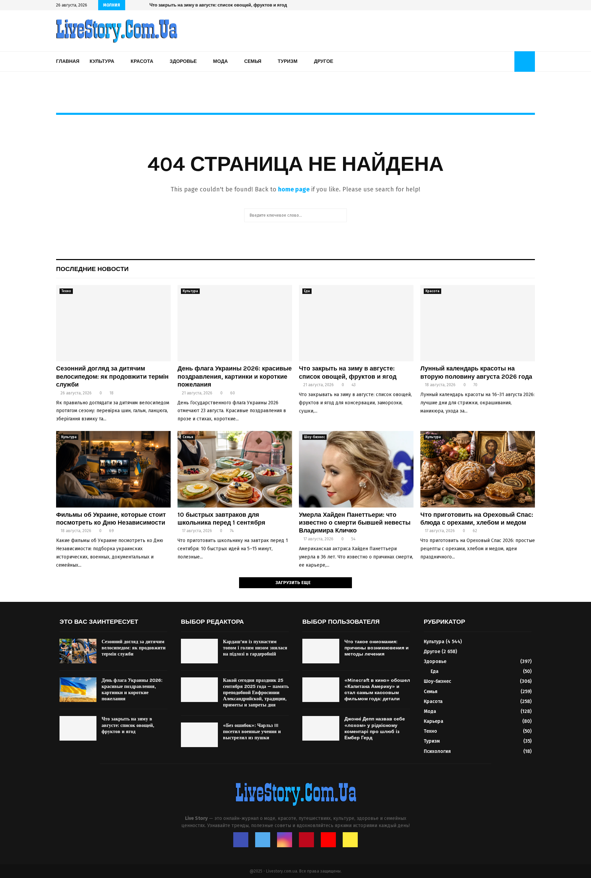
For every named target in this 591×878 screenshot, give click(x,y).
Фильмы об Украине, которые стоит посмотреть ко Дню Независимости (111, 518)
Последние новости (92, 269)
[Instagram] (284, 839)
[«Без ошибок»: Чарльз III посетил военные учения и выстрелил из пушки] (199, 734)
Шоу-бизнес (314, 437)
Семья (252, 61)
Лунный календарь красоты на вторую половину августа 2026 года (476, 372)
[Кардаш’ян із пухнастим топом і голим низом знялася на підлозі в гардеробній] (199, 651)
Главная (67, 61)
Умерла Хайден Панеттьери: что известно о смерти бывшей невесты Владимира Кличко (354, 523)
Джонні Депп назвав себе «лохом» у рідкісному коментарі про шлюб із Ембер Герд (374, 728)
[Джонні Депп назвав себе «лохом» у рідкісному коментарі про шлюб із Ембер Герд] (320, 728)
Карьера (433, 721)
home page (294, 189)
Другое (323, 61)
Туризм (288, 61)
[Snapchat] (350, 839)
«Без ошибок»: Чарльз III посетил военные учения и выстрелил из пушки (252, 731)
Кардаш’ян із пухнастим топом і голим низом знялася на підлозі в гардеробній (255, 648)
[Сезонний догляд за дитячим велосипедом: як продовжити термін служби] (113, 323)
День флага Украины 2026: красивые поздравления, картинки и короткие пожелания (235, 376)
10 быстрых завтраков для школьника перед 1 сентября (221, 518)
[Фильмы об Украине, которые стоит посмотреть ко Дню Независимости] (113, 469)
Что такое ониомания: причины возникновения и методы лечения (376, 648)
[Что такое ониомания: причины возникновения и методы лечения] (320, 651)
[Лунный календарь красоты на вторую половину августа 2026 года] (477, 323)
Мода (220, 61)
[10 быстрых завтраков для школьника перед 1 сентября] (235, 469)
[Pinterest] (306, 839)
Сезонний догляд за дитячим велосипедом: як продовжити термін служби (112, 376)
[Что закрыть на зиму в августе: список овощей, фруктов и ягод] (356, 323)
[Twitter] (262, 839)
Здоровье (183, 61)
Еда (307, 291)
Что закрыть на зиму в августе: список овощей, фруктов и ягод (218, 5)
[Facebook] (240, 839)
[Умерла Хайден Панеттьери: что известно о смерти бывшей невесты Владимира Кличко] (356, 469)
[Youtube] (328, 839)
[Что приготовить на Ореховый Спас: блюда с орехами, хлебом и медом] (477, 469)
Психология (437, 751)
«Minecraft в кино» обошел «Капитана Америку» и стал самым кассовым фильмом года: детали (377, 689)
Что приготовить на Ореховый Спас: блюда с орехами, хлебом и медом (476, 518)
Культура (102, 61)
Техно (66, 291)
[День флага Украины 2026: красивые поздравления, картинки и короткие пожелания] (235, 323)
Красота (142, 61)
